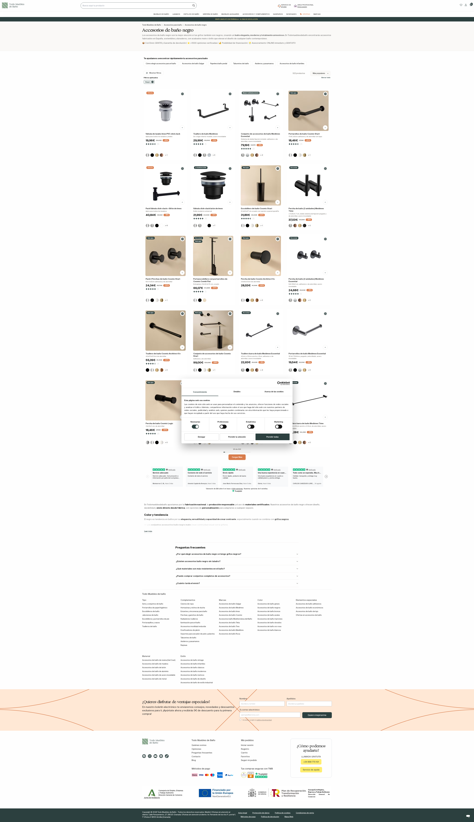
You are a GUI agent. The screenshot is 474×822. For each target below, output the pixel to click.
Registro (245, 749)
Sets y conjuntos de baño (152, 604)
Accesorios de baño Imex (229, 611)
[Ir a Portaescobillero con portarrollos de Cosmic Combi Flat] (213, 256)
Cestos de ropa (187, 604)
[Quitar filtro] (152, 82)
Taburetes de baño (241, 64)
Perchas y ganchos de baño (192, 615)
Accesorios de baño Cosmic (230, 615)
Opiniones (196, 749)
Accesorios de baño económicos (309, 608)
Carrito (244, 753)
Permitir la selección (237, 437)
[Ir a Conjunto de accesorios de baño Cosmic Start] (213, 330)
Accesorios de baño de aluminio (155, 671)
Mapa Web (289, 817)
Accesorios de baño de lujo (307, 611)
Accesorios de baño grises (268, 604)
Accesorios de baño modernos (193, 671)
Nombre (243, 699)
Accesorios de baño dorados (269, 623)
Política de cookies (282, 813)
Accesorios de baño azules (268, 615)
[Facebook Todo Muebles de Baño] (144, 757)
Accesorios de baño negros (268, 608)
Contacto (196, 756)
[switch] (223, 427)
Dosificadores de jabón (190, 630)
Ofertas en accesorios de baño (309, 615)
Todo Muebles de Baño (151, 25)
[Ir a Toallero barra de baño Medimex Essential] (261, 330)
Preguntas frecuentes (202, 753)
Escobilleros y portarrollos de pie (155, 619)
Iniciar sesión (247, 745)
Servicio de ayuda (311, 770)
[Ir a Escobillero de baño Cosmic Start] (261, 185)
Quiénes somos (199, 745)
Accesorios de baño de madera (155, 664)
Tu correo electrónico (249, 710)
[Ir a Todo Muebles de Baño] (163, 741)
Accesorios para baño (173, 25)
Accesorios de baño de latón (154, 668)
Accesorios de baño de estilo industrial (197, 683)
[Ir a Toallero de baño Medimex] (213, 111)
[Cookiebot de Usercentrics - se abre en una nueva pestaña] (279, 383)
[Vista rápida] (182, 127)
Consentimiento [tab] (200, 392)
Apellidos (291, 699)
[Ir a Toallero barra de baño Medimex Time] (308, 400)
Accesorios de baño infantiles (292, 64)
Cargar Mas (237, 457)
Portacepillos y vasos (151, 623)
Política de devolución (270, 817)
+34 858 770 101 (311, 762)
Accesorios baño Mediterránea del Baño (235, 619)
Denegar (201, 437)
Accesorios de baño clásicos (192, 668)
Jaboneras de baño (150, 615)
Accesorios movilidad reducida (193, 626)
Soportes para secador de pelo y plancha (198, 634)
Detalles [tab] (237, 392)
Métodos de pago (248, 817)
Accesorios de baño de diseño (193, 679)
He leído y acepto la (257, 720)
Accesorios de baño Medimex (231, 608)
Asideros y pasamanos (264, 64)
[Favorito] (182, 94)
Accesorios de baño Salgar (193, 64)
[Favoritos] (461, 5)
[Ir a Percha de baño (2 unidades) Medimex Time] (308, 185)
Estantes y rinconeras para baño (194, 611)
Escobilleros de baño (150, 611)
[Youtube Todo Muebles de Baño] (156, 757)
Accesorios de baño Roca (229, 634)
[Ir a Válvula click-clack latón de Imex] (213, 185)
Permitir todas (272, 437)
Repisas (184, 645)
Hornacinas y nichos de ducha (193, 608)
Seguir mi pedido (249, 760)
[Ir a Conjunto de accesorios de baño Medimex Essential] (261, 111)
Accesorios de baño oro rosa (269, 626)
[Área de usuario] (466, 5)
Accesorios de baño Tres (229, 626)
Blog (194, 760)
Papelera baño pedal (218, 64)
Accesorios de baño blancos (269, 630)
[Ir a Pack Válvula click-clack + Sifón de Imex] (165, 185)
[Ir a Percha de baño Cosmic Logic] (165, 400)
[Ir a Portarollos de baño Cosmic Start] (308, 111)
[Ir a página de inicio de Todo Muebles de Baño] (40, 5)
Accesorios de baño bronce (268, 611)
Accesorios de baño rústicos (192, 675)
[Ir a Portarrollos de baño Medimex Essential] (308, 330)
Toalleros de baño (149, 626)
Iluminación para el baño (190, 623)
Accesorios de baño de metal (154, 679)
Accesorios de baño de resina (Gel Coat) (158, 660)
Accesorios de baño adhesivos (308, 604)
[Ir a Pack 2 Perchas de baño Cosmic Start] (165, 256)
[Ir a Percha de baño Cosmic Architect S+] (261, 256)
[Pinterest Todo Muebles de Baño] (161, 757)
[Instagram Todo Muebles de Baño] (150, 757)
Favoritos (245, 756)
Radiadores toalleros (189, 619)
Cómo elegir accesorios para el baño (161, 64)
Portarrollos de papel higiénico (154, 608)
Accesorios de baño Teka (229, 623)
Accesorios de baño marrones (269, 619)
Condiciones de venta (305, 813)
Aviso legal (242, 813)
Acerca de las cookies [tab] (274, 392)
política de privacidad (264, 720)
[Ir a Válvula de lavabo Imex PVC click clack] (165, 111)
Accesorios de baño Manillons (231, 630)
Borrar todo (325, 77)
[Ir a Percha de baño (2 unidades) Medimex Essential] (308, 256)
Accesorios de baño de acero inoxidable (158, 675)
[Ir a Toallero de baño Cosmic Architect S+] (165, 330)
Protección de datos (260, 813)
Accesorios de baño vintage (192, 660)
